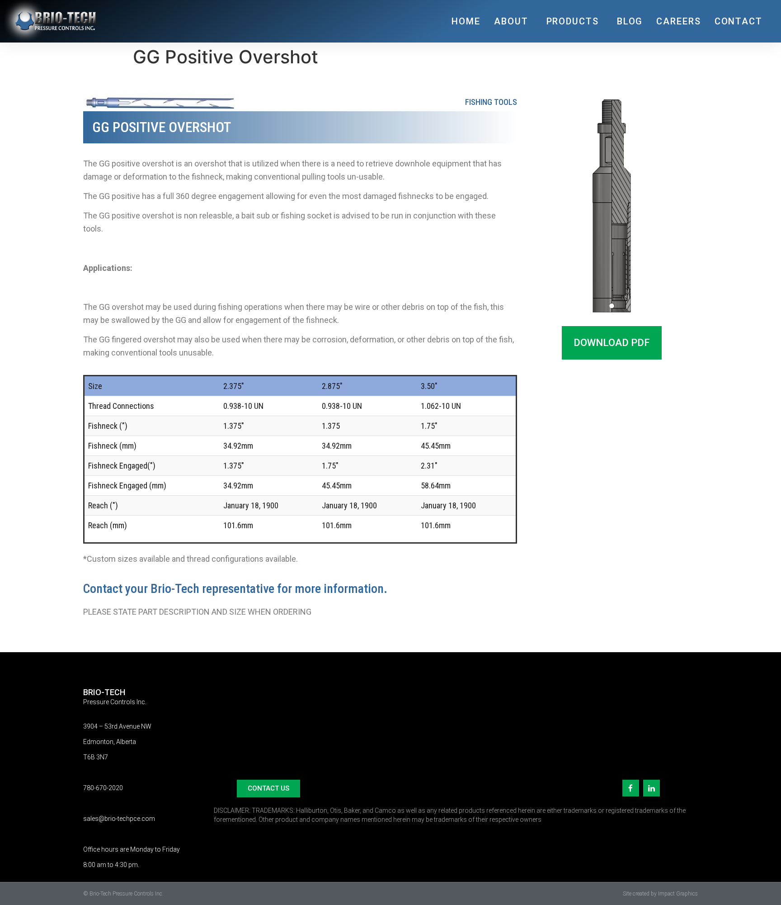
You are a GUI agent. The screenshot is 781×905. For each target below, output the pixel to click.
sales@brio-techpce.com (119, 818)
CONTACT (738, 21)
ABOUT (511, 21)
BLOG (630, 21)
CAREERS (678, 21)
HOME (466, 21)
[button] (612, 343)
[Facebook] (630, 788)
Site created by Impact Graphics (660, 894)
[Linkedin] (651, 788)
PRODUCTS (572, 21)
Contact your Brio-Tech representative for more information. (235, 588)
